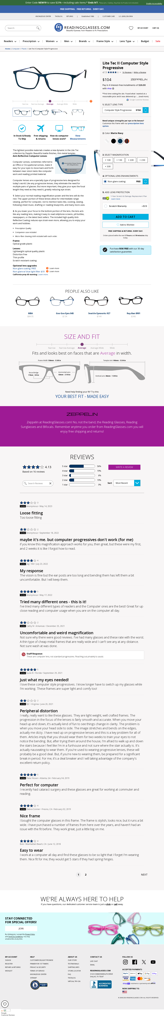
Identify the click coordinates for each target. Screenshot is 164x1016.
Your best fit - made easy (82, 396)
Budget (145, 41)
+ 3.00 (108, 166)
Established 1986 (88, 16)
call (115, 904)
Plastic (24, 49)
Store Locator (74, 971)
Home (7, 49)
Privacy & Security (38, 967)
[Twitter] (144, 964)
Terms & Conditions (15, 937)
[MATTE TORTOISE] (127, 141)
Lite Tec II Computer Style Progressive (43, 49)
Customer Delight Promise (41, 960)
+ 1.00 (108, 160)
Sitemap (33, 978)
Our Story (72, 960)
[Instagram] (125, 964)
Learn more (115, 199)
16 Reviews (127, 72)
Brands (83, 41)
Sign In (8, 960)
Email (92, 965)
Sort (110, 483)
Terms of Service (37, 971)
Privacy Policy (30, 934)
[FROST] (107, 141)
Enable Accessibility (154, 3)
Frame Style (103, 41)
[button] (125, 110)
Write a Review (140, 72)
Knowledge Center (43, 16)
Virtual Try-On (74, 981)
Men (66, 41)
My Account (143, 28)
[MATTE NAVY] (120, 141)
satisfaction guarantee (121, 251)
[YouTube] (153, 964)
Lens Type (125, 41)
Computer (16, 49)
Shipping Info (73, 967)
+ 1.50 (119, 160)
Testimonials (73, 964)
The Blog (58, 16)
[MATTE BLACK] (113, 141)
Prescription (29, 41)
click (108, 904)
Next (144, 874)
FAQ (69, 974)
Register (9, 964)
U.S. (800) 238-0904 (126, 16)
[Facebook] (135, 964)
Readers (8, 41)
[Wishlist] (131, 28)
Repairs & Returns (13, 967)
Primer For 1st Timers (39, 964)
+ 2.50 (142, 160)
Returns (69, 16)
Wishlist (8, 971)
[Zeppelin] (139, 79)
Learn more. (43, 274)
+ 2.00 (131, 160)
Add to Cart (125, 217)
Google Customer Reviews (139, 100)
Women (50, 41)
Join (21, 928)
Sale (158, 41)
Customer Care (108, 16)
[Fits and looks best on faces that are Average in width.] (50, 105)
